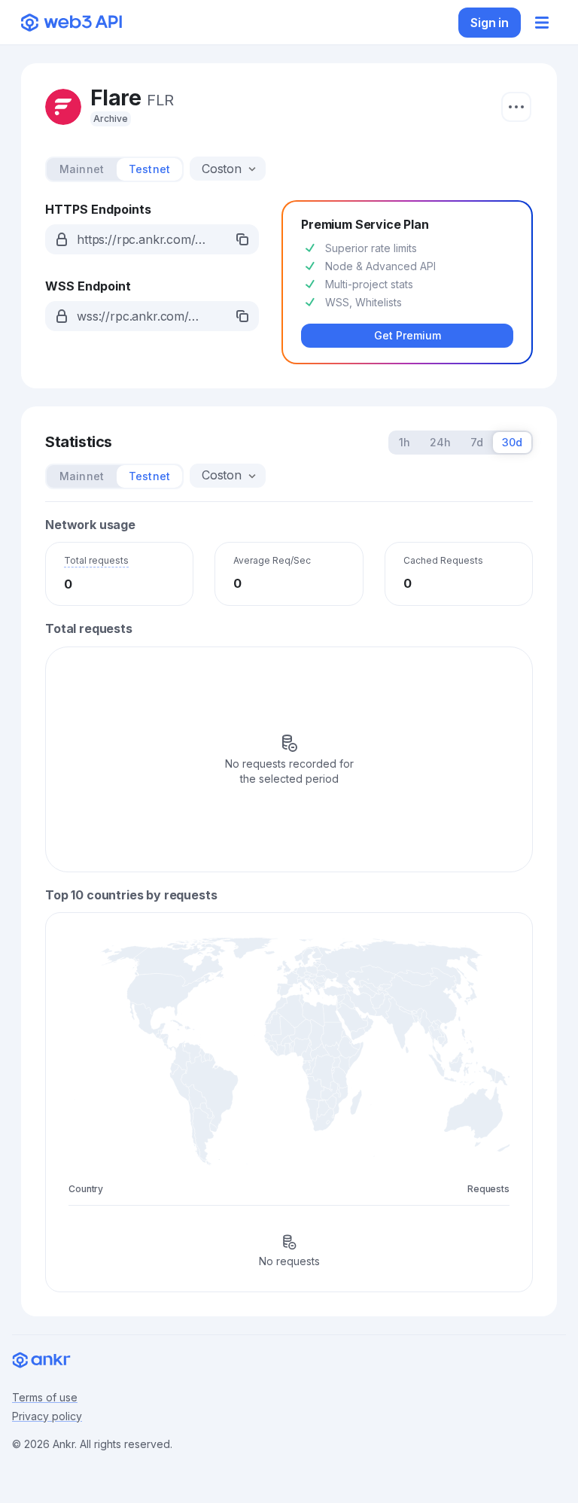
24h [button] (440, 442)
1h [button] (404, 442)
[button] (152, 239)
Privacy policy (47, 1416)
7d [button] (476, 442)
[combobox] (223, 168)
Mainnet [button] (81, 169)
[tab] (82, 169)
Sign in (489, 22)
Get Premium (407, 335)
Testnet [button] (149, 169)
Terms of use (45, 1397)
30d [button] (512, 442)
